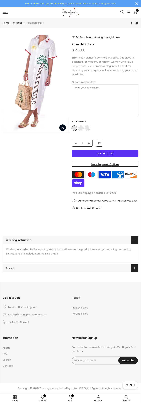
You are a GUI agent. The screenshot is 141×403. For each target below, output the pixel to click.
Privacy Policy (80, 307)
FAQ (5, 354)
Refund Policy (80, 313)
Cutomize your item (84, 82)
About (6, 347)
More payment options (105, 164)
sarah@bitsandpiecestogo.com (27, 314)
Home (6, 22)
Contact (8, 366)
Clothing (17, 22)
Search (7, 360)
